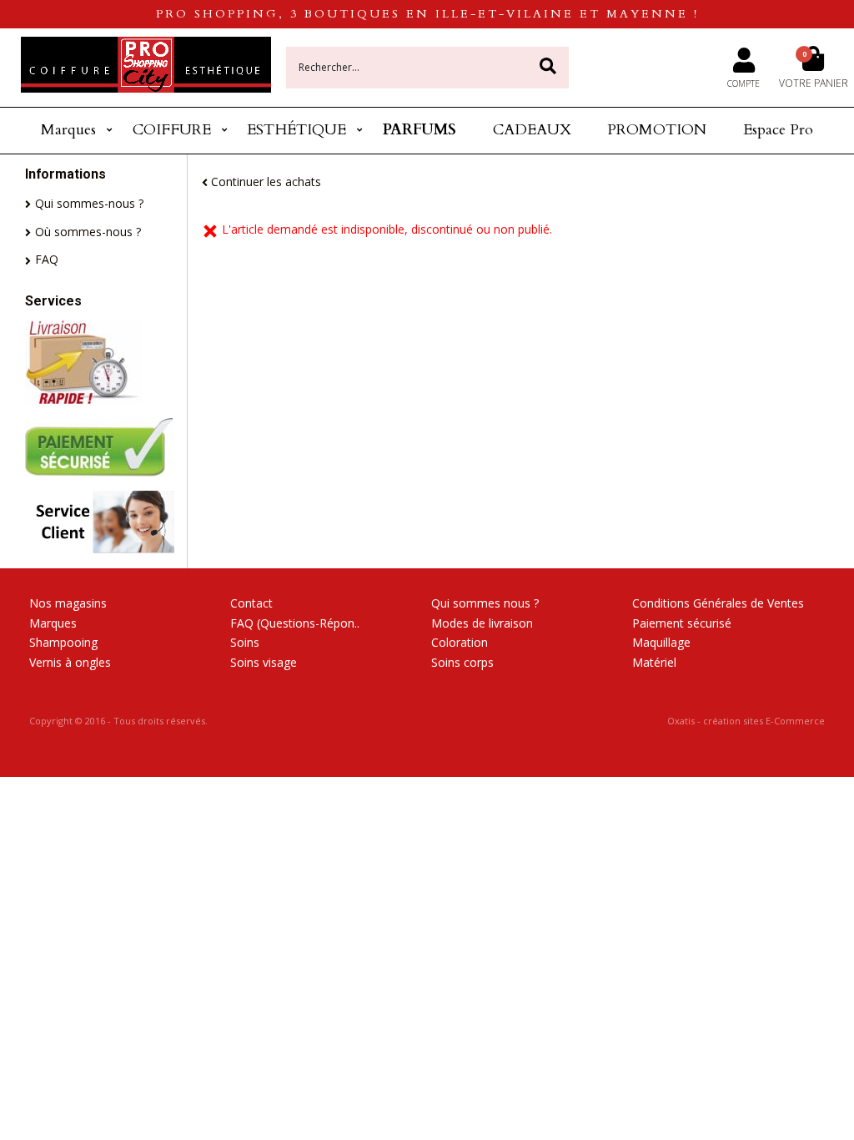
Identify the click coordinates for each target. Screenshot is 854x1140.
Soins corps (462, 662)
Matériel (654, 662)
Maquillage (661, 642)
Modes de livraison (482, 623)
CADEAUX (532, 129)
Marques (68, 129)
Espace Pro (778, 129)
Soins (244, 642)
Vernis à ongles (70, 662)
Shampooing (63, 642)
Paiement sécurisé (681, 623)
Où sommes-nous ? (88, 232)
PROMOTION (656, 129)
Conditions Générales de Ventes (718, 603)
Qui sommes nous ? (485, 603)
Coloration (459, 642)
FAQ (46, 259)
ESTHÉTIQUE (296, 129)
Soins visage (263, 662)
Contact (251, 603)
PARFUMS (419, 129)
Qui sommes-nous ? (89, 203)
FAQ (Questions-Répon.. (294, 623)
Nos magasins (68, 603)
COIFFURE (172, 129)
